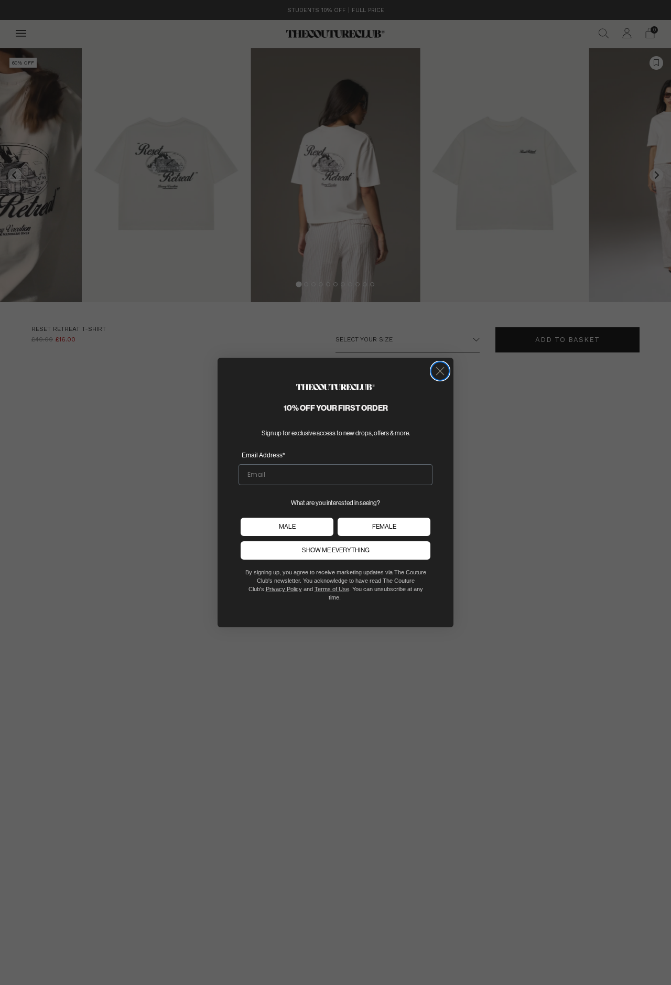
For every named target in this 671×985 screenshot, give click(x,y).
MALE (287, 526)
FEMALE (384, 526)
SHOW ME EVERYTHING (336, 550)
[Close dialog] (440, 371)
